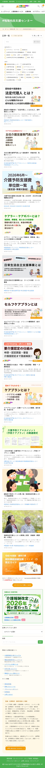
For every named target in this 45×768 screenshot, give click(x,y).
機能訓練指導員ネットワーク (13, 660)
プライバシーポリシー (11, 689)
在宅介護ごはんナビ (10, 669)
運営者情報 (7, 684)
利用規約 (7, 692)
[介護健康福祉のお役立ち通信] (22, 6)
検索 (3, 638)
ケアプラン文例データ (11, 664)
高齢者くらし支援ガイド (12, 673)
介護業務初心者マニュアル (12, 655)
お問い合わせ (8, 694)
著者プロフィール (9, 686)
